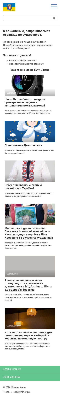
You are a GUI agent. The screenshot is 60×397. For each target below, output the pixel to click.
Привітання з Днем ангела (23, 145)
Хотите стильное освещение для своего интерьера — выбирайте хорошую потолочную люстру (28, 335)
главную (28, 63)
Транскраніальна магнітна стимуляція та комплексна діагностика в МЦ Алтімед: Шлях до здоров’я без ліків (28, 285)
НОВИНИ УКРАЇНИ (12, 369)
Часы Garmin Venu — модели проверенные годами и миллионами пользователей (25, 102)
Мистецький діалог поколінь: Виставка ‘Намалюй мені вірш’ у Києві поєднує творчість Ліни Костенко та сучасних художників (29, 233)
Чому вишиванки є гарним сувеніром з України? (23, 186)
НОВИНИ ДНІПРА (11, 377)
